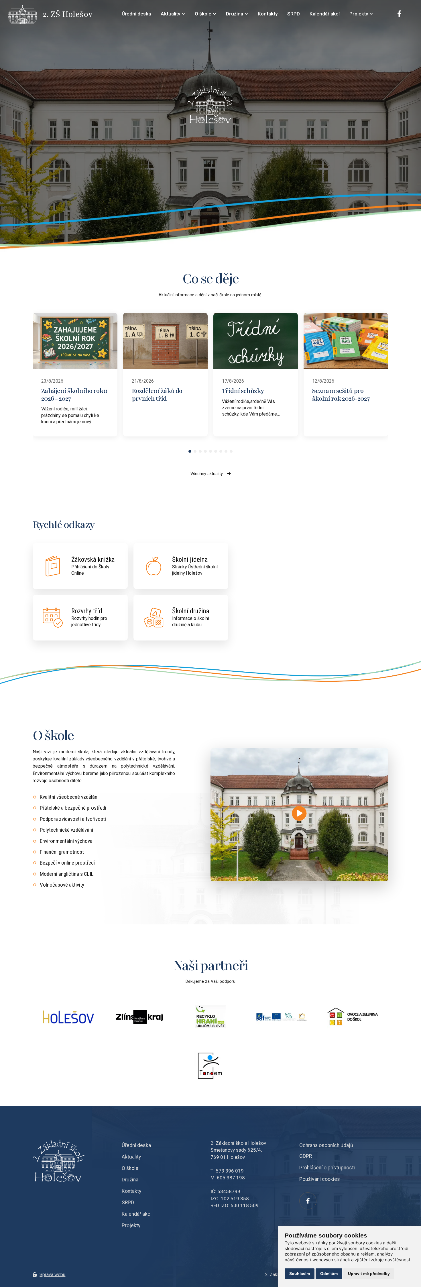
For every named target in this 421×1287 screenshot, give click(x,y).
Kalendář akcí (137, 1214)
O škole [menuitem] (203, 14)
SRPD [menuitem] (293, 14)
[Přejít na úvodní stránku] (25, 14)
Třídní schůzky (243, 390)
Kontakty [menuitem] (268, 14)
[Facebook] (399, 14)
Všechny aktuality (206, 473)
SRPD (128, 1202)
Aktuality (131, 1157)
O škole (130, 1168)
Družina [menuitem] (234, 14)
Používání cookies (319, 1179)
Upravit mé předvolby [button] (369, 1273)
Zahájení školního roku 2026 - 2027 (74, 394)
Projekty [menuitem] (358, 14)
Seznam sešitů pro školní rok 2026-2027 (341, 394)
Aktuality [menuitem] (170, 14)
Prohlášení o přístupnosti (327, 1168)
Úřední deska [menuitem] (136, 14)
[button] (189, 451)
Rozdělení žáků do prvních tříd (157, 394)
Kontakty (131, 1191)
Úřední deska (136, 1145)
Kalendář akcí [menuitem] (325, 14)
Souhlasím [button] (299, 1273)
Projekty (131, 1225)
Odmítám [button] (329, 1273)
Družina (130, 1180)
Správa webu (52, 1274)
